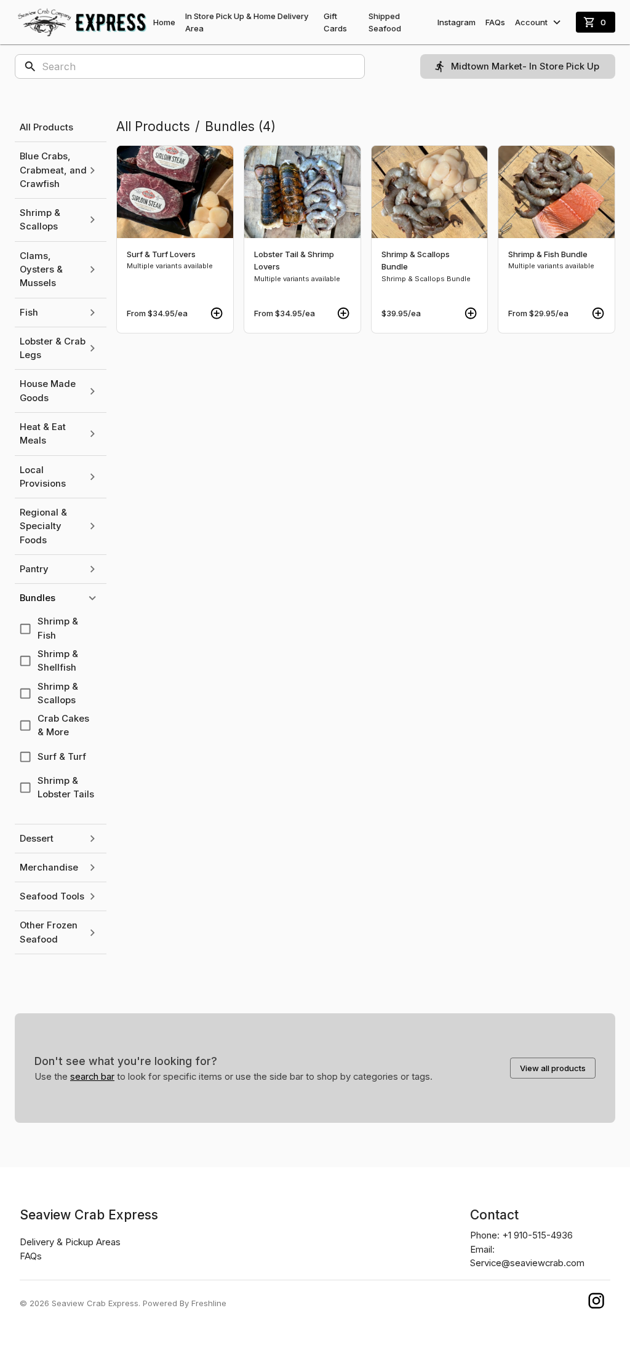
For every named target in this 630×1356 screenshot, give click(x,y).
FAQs (495, 22)
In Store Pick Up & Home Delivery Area (246, 22)
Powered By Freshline (184, 1303)
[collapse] (92, 598)
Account (531, 22)
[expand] (92, 170)
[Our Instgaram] (596, 1303)
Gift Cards (335, 22)
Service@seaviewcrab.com (527, 1263)
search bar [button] (92, 1076)
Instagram (456, 22)
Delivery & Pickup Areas (70, 1242)
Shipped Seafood (385, 22)
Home (164, 22)
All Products (153, 126)
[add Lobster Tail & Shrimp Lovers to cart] (343, 313)
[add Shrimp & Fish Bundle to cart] (598, 313)
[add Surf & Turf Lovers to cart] (216, 313)
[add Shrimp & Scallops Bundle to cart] (471, 313)
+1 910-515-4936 (537, 1235)
